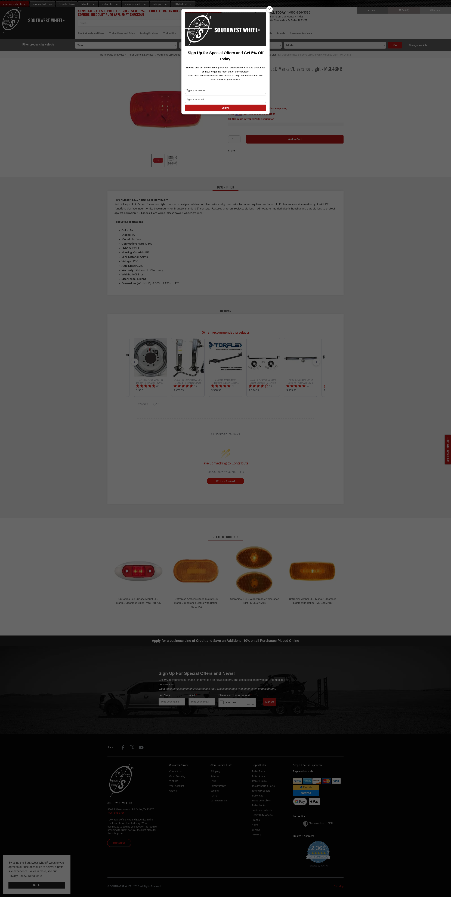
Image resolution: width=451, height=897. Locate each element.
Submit (225, 107)
